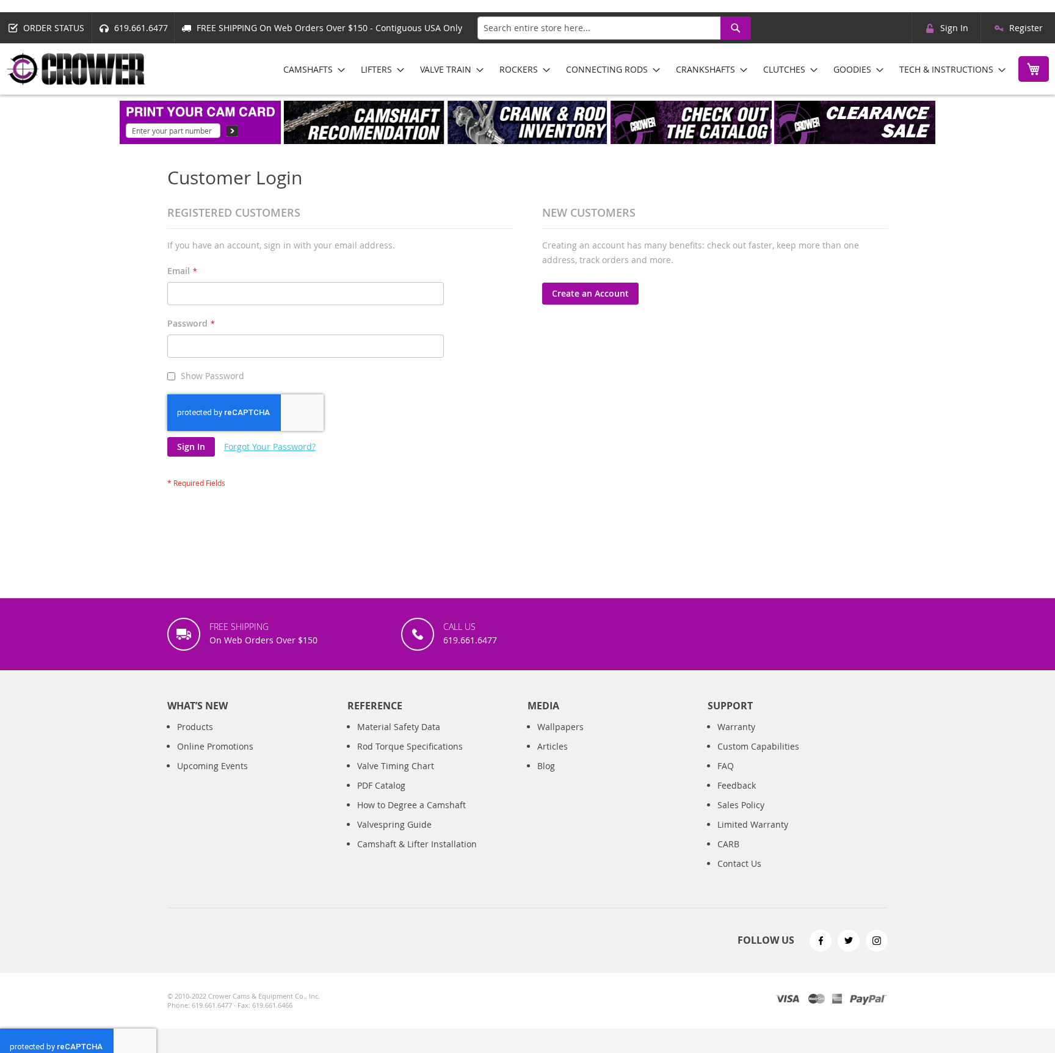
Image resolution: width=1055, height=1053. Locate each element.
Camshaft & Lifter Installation (417, 844)
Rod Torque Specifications (410, 746)
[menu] (640, 69)
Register (1026, 28)
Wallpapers (560, 727)
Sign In (954, 28)
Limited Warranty (752, 824)
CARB (728, 844)
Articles (552, 746)
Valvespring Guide (394, 824)
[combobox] (614, 28)
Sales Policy (740, 805)
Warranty (736, 727)
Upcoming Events (212, 766)
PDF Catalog (381, 785)
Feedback (736, 785)
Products (195, 727)
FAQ (725, 766)
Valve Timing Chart (395, 766)
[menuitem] (310, 69)
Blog (546, 766)
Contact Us (739, 863)
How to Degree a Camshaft (411, 805)
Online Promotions (215, 746)
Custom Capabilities (758, 746)
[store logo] (76, 68)
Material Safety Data (398, 727)
